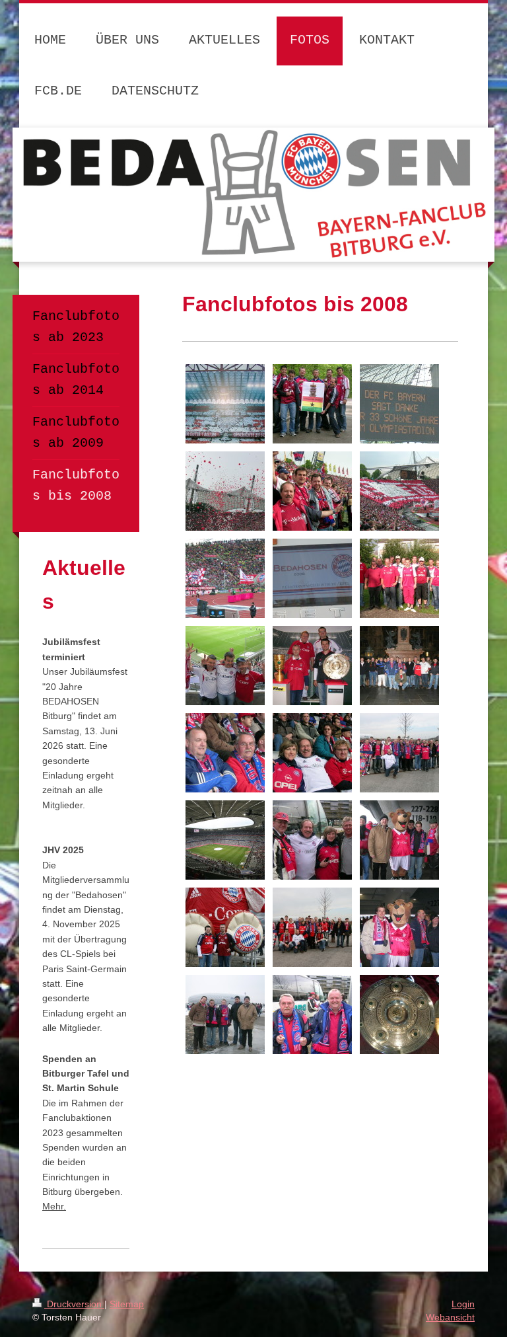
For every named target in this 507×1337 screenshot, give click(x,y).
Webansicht (450, 1317)
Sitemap (127, 1304)
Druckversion (74, 1304)
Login (463, 1304)
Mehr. (54, 1206)
